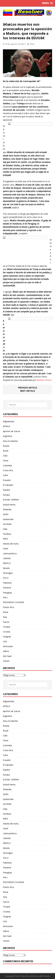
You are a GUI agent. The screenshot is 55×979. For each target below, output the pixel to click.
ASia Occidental (10, 441)
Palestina (7, 582)
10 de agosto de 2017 (15, 44)
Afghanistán (8, 421)
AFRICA (6, 426)
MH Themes (45, 976)
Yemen (6, 661)
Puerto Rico (8, 607)
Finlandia (7, 509)
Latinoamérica (10, 553)
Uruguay (7, 636)
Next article (27, 390)
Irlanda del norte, (11, 543)
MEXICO (7, 563)
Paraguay (7, 592)
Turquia (6, 626)
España (6, 489)
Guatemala (8, 519)
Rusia (5, 612)
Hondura (7, 533)
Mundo (6, 568)
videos (6, 651)
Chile (5, 455)
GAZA (5, 514)
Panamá (7, 587)
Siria (5, 617)
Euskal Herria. (9, 504)
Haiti (5, 529)
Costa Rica (8, 470)
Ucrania (6, 631)
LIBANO (7, 558)
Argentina (7, 436)
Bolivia (6, 445)
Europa (6, 494)
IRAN (5, 538)
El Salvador (8, 485)
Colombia (7, 465)
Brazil (5, 450)
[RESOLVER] (27, 13)
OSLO (6, 577)
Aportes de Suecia (11, 431)
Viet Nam (7, 656)
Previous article (27, 387)
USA (5, 641)
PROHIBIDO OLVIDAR (13, 602)
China (5, 460)
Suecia (6, 621)
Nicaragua (8, 573)
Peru (5, 597)
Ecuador (7, 480)
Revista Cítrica (44, 380)
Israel (5, 548)
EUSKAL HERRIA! (11, 499)
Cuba (5, 475)
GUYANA (7, 524)
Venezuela (8, 646)
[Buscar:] (27, 404)
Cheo (31, 44)
